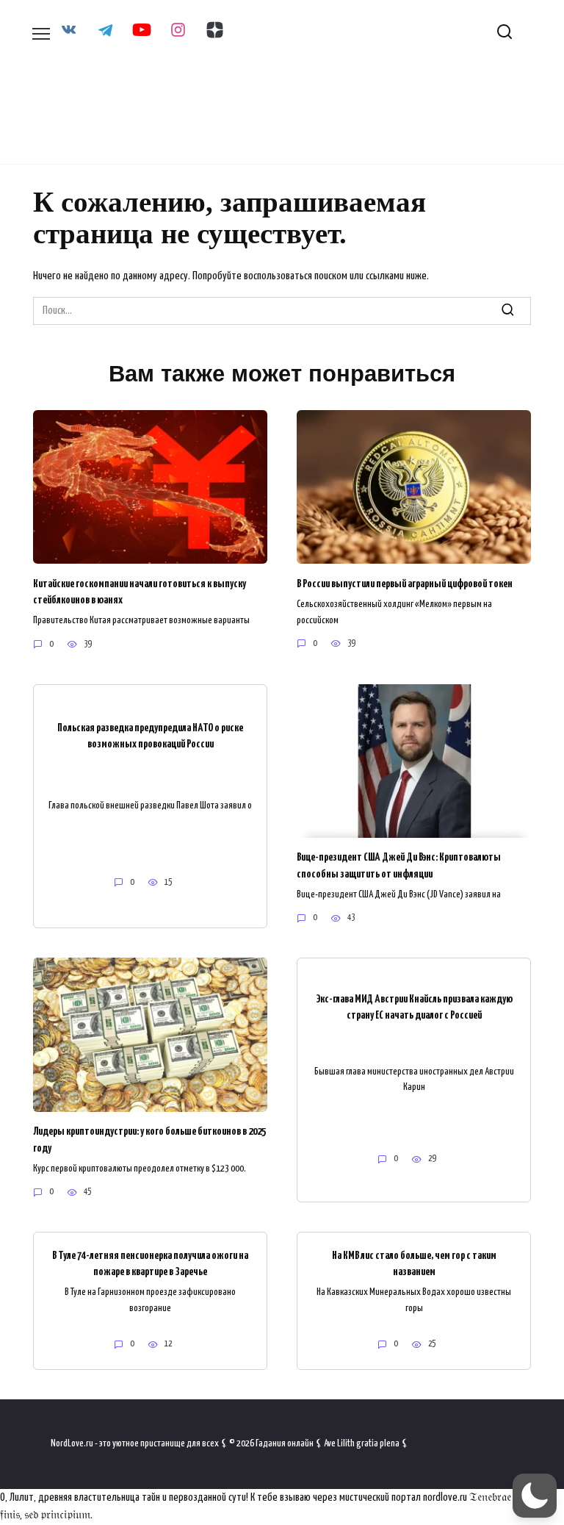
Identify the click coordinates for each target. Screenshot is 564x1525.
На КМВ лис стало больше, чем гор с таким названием (414, 1263)
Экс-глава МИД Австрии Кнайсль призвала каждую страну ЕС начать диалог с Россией (414, 1006)
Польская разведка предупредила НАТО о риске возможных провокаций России (150, 735)
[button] (535, 1496)
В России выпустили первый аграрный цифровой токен (405, 583)
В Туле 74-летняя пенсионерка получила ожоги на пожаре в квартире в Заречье (150, 1263)
